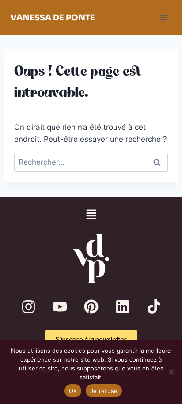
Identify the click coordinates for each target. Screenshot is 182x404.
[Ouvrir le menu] (163, 17)
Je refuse (104, 390)
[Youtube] (59, 306)
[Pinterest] (91, 306)
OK (73, 390)
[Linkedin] (122, 306)
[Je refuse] (171, 371)
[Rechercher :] (91, 162)
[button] (91, 215)
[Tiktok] (153, 306)
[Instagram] (28, 306)
